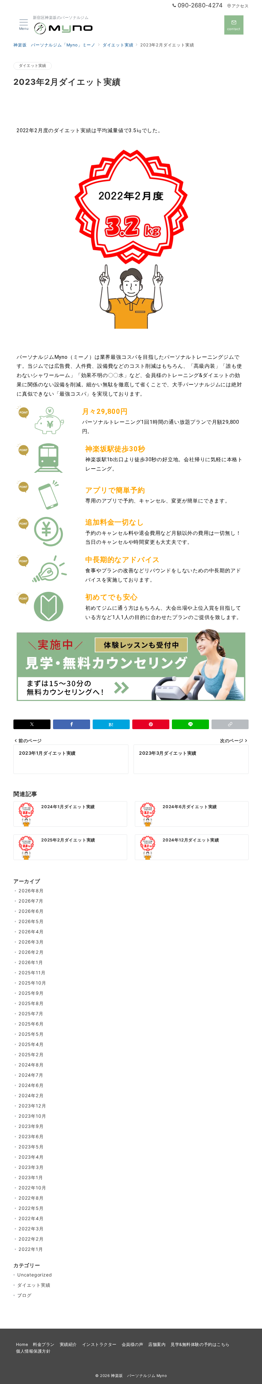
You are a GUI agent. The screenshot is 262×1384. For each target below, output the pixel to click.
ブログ (24, 1295)
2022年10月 (32, 1187)
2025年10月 (32, 983)
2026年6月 (31, 911)
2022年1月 (31, 1249)
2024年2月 (31, 1095)
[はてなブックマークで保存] (111, 724)
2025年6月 (31, 1023)
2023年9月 (31, 1126)
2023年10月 (32, 1116)
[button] (230, 724)
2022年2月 (31, 1239)
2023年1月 (31, 1177)
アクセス (240, 6)
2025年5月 (31, 1034)
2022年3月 (31, 1228)
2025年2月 (31, 1054)
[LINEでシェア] (190, 724)
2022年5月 (31, 1208)
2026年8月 (31, 890)
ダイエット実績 (32, 65)
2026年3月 (31, 942)
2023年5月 (31, 1146)
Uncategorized (34, 1274)
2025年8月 (31, 1003)
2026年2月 (31, 952)
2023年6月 (31, 1136)
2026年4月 (31, 931)
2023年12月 (32, 1105)
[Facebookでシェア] (71, 724)
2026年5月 (31, 921)
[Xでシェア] (31, 724)
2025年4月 (31, 1044)
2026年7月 (31, 901)
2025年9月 (31, 993)
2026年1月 (31, 962)
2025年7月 (31, 1013)
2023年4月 (31, 1157)
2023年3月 (31, 1167)
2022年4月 (31, 1218)
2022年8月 (31, 1198)
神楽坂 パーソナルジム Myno (139, 1375)
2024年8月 (31, 1064)
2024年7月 (31, 1075)
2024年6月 (31, 1085)
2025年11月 (32, 972)
